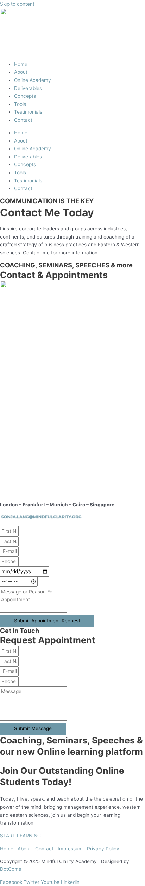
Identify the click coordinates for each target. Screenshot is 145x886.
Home (20, 64)
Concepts (25, 96)
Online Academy (32, 80)
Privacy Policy (103, 848)
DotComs (10, 869)
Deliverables (28, 88)
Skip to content (17, 4)
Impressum (70, 848)
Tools (20, 104)
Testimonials (28, 112)
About (20, 72)
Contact (23, 120)
